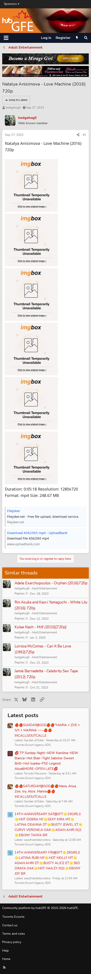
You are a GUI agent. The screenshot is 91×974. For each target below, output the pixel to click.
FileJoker (13, 511)
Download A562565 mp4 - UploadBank (37, 533)
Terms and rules (13, 934)
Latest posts (23, 715)
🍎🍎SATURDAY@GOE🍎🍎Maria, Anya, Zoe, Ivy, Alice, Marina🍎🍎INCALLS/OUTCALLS (46, 791)
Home (6, 959)
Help (5, 951)
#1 (84, 135)
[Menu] (6, 37)
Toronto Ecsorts (13, 917)
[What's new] (77, 38)
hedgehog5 (13, 108)
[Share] (78, 135)
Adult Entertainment (44, 589)
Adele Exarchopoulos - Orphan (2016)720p (51, 583)
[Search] (86, 38)
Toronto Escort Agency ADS (33, 745)
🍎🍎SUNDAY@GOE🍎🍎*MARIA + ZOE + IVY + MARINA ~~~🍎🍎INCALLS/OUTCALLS (47, 730)
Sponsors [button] (10, 4)
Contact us (9, 925)
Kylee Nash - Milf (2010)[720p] (40, 627)
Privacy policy (11, 942)
